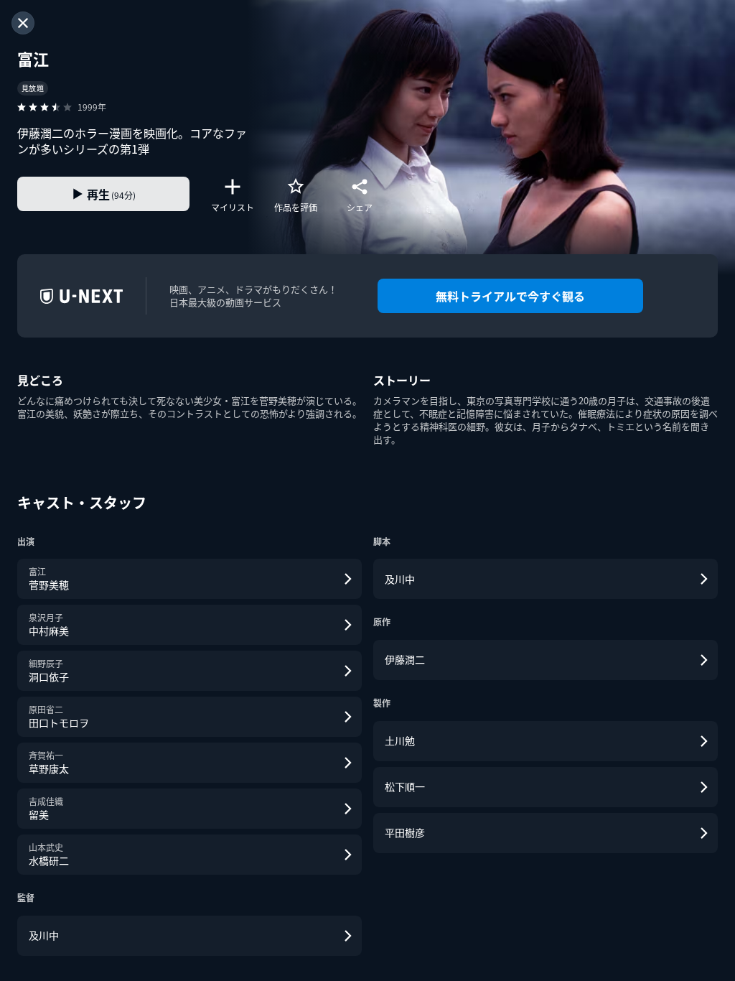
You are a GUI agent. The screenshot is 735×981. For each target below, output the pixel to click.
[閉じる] (22, 22)
